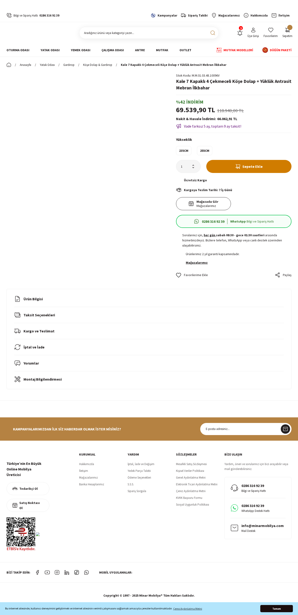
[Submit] (285, 429)
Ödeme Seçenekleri (139, 478)
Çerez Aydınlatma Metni (191, 491)
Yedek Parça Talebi (139, 471)
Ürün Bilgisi (33, 299)
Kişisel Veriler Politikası (190, 471)
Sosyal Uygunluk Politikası (192, 505)
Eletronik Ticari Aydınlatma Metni (196, 484)
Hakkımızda (86, 464)
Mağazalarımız (88, 478)
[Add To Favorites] (192, 275)
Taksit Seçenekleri (39, 315)
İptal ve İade (34, 347)
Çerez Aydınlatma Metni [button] (187, 608)
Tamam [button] (276, 608)
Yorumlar (31, 363)
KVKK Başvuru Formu (189, 498)
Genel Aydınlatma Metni (191, 478)
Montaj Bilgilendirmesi (43, 379)
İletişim (83, 471)
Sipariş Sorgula (137, 491)
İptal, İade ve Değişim (141, 464)
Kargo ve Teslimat (39, 331)
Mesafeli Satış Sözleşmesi (191, 464)
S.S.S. (131, 484)
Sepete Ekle (252, 166)
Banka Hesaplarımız (91, 484)
